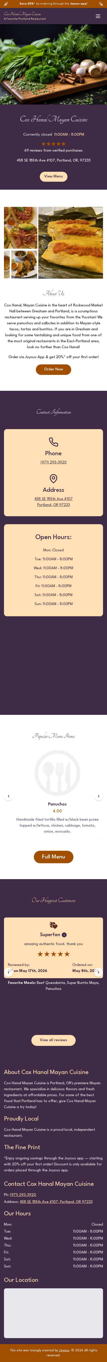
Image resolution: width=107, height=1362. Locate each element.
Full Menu (53, 857)
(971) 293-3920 (54, 462)
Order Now (53, 369)
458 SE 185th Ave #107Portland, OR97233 (53, 502)
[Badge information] (64, 935)
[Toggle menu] (98, 16)
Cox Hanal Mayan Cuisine (22, 13)
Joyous (64, 1350)
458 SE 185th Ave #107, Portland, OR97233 (56, 1202)
